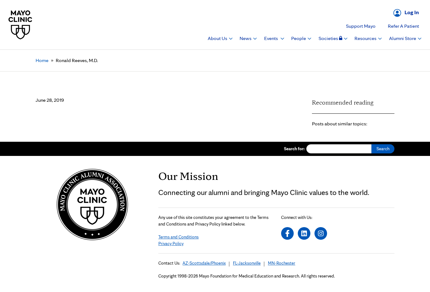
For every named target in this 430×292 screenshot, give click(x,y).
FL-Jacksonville (247, 263)
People (299, 38)
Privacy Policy (171, 243)
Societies (329, 38)
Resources (365, 38)
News (246, 38)
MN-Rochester (281, 263)
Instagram (320, 233)
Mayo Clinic (20, 24)
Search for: (294, 148)
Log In (412, 12)
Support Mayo (361, 26)
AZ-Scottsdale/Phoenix (204, 263)
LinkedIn (304, 233)
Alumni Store (403, 38)
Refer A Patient (403, 26)
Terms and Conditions (178, 236)
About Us (218, 38)
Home (42, 60)
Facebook (287, 233)
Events (271, 38)
